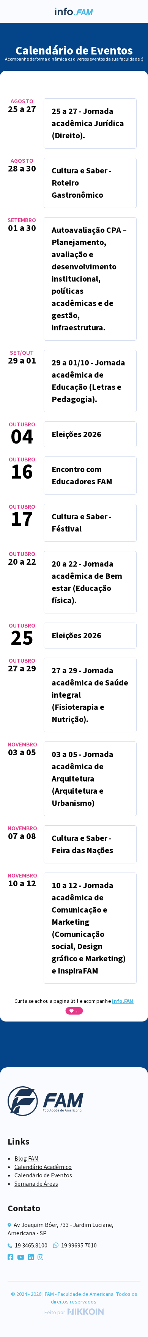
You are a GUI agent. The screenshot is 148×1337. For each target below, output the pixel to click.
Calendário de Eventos (43, 1175)
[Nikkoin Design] (84, 1312)
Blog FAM (26, 1158)
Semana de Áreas (36, 1184)
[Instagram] (40, 1258)
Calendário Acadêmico (43, 1167)
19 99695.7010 (79, 1245)
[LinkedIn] (31, 1258)
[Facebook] (10, 1258)
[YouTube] (20, 1258)
